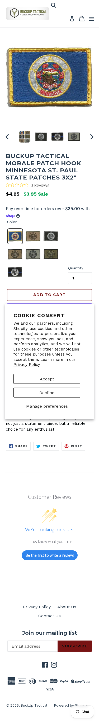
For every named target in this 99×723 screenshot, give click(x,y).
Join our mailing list (49, 633)
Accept (47, 378)
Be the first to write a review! (50, 555)
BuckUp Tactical (34, 705)
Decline (46, 392)
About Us (66, 606)
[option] (25, 137)
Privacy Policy (26, 364)
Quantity (75, 268)
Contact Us (49, 615)
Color (12, 222)
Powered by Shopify (71, 705)
